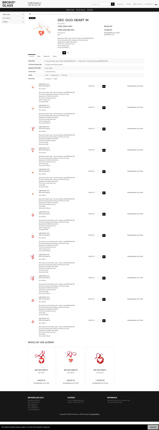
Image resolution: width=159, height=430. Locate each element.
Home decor (80, 10)
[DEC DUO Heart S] (41, 358)
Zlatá (55, 78)
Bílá (47, 75)
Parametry (47, 56)
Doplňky (90, 10)
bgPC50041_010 (44, 126)
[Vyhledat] (113, 4)
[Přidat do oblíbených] (68, 52)
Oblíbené (149, 4)
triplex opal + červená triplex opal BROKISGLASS (93, 61)
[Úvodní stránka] (30, 14)
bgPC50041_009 (44, 148)
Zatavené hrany (50, 71)
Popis (38, 56)
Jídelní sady (70, 10)
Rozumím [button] (153, 427)
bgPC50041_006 (44, 212)
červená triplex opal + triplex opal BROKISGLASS (61, 61)
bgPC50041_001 (44, 318)
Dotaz (54, 56)
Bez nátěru (49, 68)
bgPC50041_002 (44, 297)
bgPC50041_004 (44, 254)
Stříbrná (48, 78)
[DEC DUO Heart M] (71, 358)
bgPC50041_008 (44, 169)
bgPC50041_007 (44, 190)
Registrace (120, 4)
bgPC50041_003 (44, 276)
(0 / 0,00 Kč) (138, 4)
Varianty (31, 56)
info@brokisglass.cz (34, 3)
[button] (23, 14)
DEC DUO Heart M (44, 86)
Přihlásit (128, 4)
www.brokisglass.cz (34, 409)
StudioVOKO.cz (94, 414)
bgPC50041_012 (44, 84)
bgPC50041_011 (44, 105)
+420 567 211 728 (34, 5)
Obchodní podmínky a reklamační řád (118, 400)
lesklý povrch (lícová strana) (54, 64)
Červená (64, 75)
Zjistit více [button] (46, 427)
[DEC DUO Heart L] (100, 358)
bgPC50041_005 (44, 233)
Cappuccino (55, 75)
